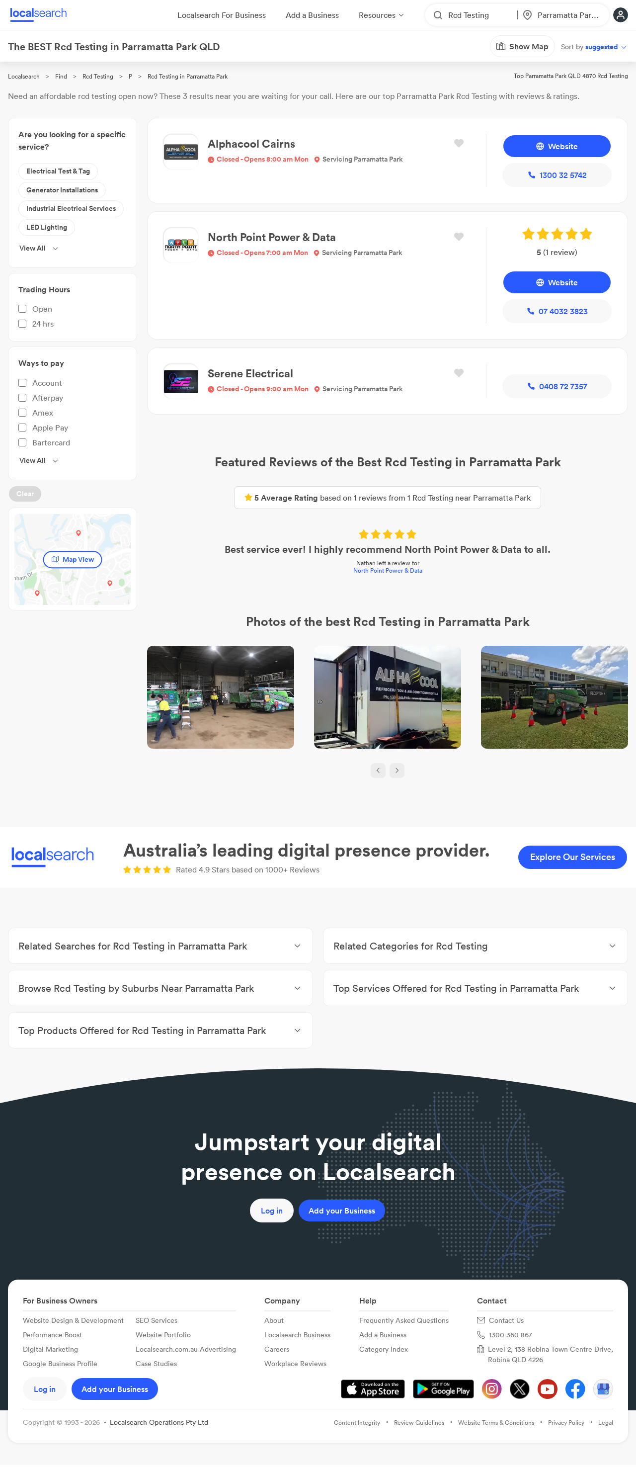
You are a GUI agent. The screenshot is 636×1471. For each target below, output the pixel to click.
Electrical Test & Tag (58, 171)
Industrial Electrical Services (71, 208)
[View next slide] (397, 770)
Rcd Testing (97, 76)
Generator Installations (62, 189)
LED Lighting (46, 227)
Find (61, 76)
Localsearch (24, 76)
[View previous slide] (378, 770)
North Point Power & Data (387, 570)
